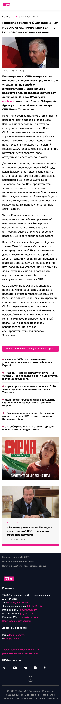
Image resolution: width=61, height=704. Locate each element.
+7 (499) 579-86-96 (18, 602)
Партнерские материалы (16, 621)
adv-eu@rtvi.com (28, 617)
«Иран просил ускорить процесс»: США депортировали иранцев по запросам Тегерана (29, 389)
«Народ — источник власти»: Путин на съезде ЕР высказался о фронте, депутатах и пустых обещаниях (30, 375)
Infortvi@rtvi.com (36, 606)
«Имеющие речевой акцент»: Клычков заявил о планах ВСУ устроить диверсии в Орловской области (29, 416)
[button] (57, 5)
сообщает (9, 101)
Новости (8, 17)
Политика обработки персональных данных (24, 566)
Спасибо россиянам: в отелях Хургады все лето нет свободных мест (28, 428)
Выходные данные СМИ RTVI (16, 557)
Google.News (11, 638)
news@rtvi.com (28, 609)
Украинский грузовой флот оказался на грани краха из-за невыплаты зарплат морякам (28, 402)
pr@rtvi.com (26, 613)
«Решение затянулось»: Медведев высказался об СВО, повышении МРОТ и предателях (29, 531)
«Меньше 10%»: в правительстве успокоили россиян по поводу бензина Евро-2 (27, 362)
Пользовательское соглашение (18, 561)
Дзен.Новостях (16, 635)
